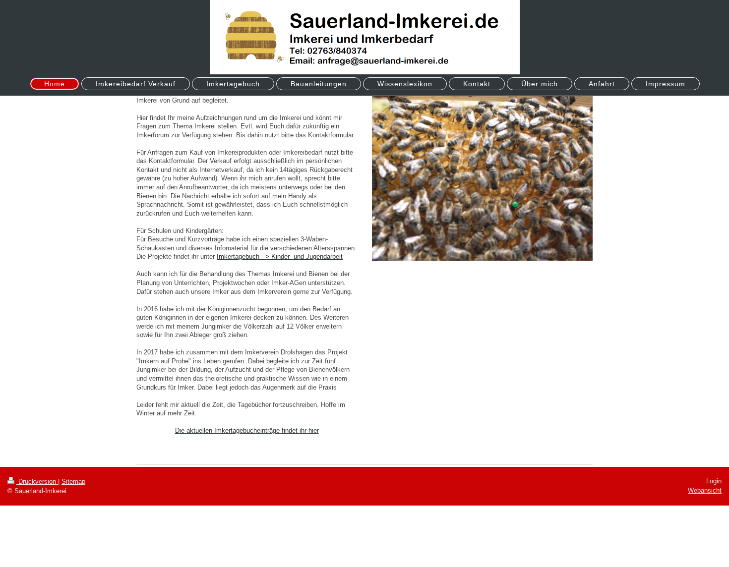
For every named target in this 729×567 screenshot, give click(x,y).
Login (714, 481)
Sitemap (73, 481)
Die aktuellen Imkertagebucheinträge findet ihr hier (247, 430)
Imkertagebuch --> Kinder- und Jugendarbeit (280, 256)
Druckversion (37, 481)
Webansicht (705, 490)
